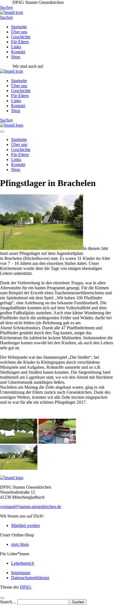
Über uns (19, 31)
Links (16, 46)
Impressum (20, 572)
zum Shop (20, 544)
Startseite (19, 26)
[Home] (11, 125)
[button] (6, 7)
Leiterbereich (22, 563)
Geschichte (20, 36)
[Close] (2, 598)
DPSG (26, 587)
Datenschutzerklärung (30, 577)
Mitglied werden (25, 525)
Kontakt (18, 51)
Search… (8, 601)
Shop (15, 56)
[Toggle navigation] (2, 131)
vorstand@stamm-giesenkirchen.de (30, 506)
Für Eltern (20, 41)
